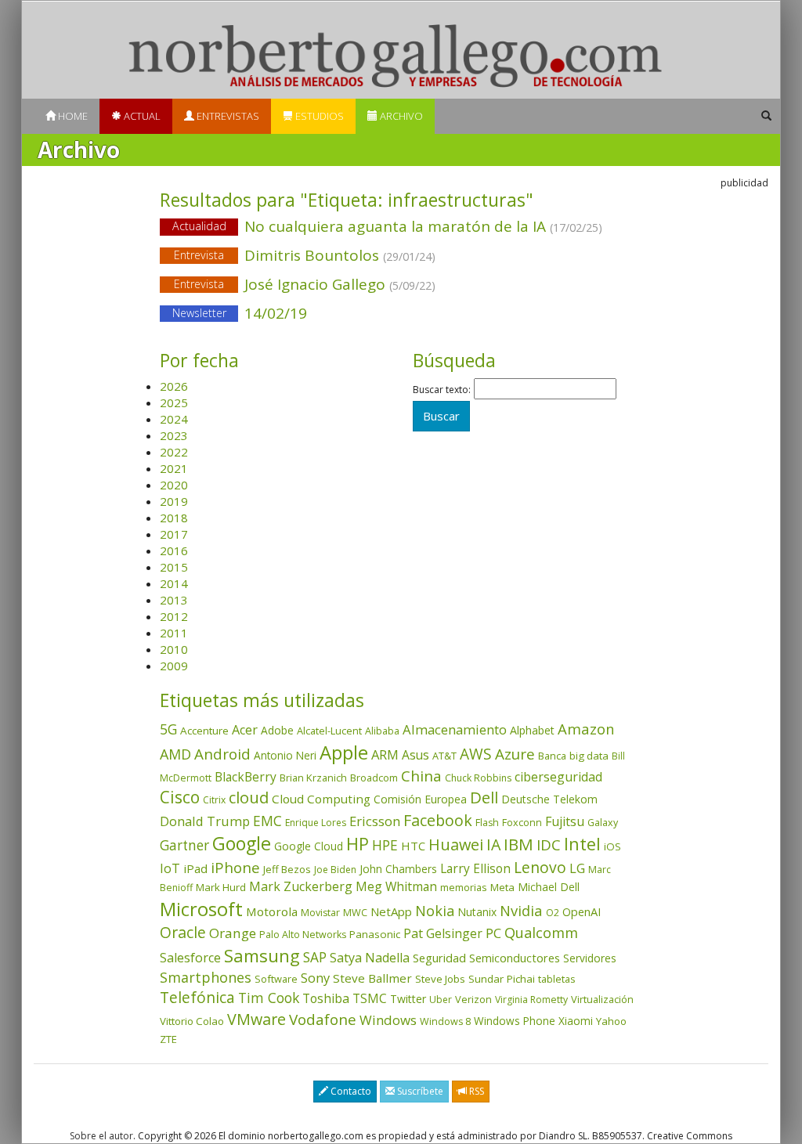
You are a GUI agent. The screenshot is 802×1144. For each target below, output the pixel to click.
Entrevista (199, 254)
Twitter (408, 998)
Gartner (184, 845)
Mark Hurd (221, 887)
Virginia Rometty (531, 999)
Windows (388, 1020)
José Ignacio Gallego (304, 284)
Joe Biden (335, 869)
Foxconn (522, 822)
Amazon (586, 728)
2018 (174, 517)
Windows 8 (445, 1021)
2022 (174, 452)
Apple (344, 752)
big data (589, 756)
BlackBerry (245, 776)
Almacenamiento (455, 729)
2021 (174, 468)
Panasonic (374, 934)
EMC (267, 820)
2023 (174, 435)
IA (493, 844)
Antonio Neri (285, 755)
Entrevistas (226, 116)
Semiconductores (514, 957)
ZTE (168, 1039)
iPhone (235, 867)
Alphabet (532, 730)
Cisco (180, 797)
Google (241, 843)
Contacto (349, 1091)
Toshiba (325, 998)
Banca (552, 756)
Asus (415, 754)
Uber (440, 999)
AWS (476, 754)
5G (168, 729)
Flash (487, 822)
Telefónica (197, 997)
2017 (174, 534)
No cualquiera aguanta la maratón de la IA (387, 226)
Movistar (320, 912)
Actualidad (199, 225)
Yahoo (611, 1021)
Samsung (262, 956)
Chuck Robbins (478, 778)
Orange (232, 933)
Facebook (437, 820)
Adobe (277, 730)
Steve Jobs (440, 979)
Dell (484, 797)
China (421, 776)
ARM (385, 754)
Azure (515, 754)
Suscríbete (419, 1091)
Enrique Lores (315, 822)
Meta (502, 887)
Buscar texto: (442, 390)
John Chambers (398, 868)
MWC (355, 912)
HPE (385, 844)
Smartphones (205, 977)
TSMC (369, 998)
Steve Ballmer (372, 978)
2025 (174, 402)
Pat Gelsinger (442, 933)
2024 (174, 419)
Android (222, 754)
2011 (174, 633)
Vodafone (322, 1019)
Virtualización (602, 999)
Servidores (589, 958)
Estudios (318, 116)
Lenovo (540, 867)
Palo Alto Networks (302, 934)
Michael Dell (549, 886)
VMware (256, 1019)
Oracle (183, 932)
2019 (174, 501)
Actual (141, 116)
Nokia (434, 910)
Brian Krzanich (313, 777)
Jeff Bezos (287, 869)
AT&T (444, 756)
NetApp (391, 911)
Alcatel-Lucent (329, 731)
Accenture (204, 731)
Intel (582, 843)
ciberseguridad (558, 776)
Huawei (455, 844)
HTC (413, 845)
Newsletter (199, 312)
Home (72, 116)
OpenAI (581, 911)
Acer (245, 729)
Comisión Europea (420, 799)
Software (276, 979)
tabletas (557, 979)
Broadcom (374, 777)
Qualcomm (541, 932)
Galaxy (602, 822)
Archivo (400, 116)
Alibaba (382, 731)
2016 (174, 550)
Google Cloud (308, 846)
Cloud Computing (321, 799)
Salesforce (190, 957)
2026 (174, 386)
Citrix (214, 800)
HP (357, 843)
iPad (195, 868)
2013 (174, 600)
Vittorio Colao (192, 1021)
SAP (315, 957)
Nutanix (477, 911)
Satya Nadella (370, 957)
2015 (174, 567)
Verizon (473, 999)
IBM (518, 844)
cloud (249, 797)
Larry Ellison (475, 868)
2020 (174, 485)
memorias (463, 887)
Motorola (272, 911)
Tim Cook (268, 997)
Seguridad (439, 957)
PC (493, 933)
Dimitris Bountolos (304, 255)
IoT (170, 868)
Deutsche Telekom (549, 799)
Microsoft (201, 909)
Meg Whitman (396, 886)
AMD (175, 754)
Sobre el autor (101, 1135)
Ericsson (374, 821)
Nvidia (521, 910)
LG (577, 868)
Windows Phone (514, 1020)
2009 (174, 665)
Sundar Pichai (501, 979)
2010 (174, 649)
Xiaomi (575, 1020)
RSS (475, 1091)
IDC (548, 844)
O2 (552, 912)
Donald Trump (205, 821)
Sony (315, 978)
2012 (174, 616)
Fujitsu (564, 821)
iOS (612, 846)
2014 (174, 583)
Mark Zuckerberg (300, 886)
